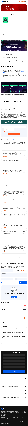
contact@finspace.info (4, 415)
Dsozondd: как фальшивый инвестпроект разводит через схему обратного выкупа (13, 337)
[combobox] (3, 129)
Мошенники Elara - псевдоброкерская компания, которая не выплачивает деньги (13, 346)
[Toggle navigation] (26, 1)
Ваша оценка (17, 270)
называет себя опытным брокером (12, 112)
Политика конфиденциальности (5, 423)
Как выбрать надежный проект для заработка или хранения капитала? (10, 397)
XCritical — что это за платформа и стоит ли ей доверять (11, 328)
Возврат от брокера (21, 1)
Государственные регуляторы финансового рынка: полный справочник (13, 332)
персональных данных (20, 131)
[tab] (14, 378)
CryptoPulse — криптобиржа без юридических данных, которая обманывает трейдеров (13, 342)
